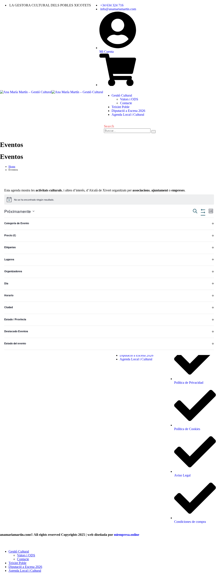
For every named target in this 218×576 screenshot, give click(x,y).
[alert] (109, 199)
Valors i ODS (129, 99)
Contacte (126, 103)
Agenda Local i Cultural (128, 114)
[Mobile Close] (2, 544)
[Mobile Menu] (106, 139)
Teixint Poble (120, 107)
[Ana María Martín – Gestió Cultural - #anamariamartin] (51, 92)
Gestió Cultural (122, 95)
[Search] (153, 131)
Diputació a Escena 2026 (128, 111)
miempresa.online (126, 534)
